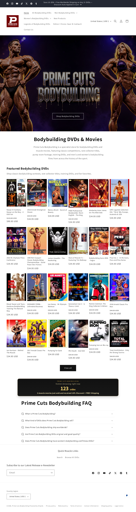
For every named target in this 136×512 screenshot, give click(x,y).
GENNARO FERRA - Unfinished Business (35, 305)
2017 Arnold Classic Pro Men (36, 351)
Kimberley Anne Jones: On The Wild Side (98, 211)
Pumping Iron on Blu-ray (99, 345)
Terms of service (76, 506)
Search (60, 457)
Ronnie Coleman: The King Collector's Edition (98, 305)
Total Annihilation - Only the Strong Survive (119, 351)
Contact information (91, 506)
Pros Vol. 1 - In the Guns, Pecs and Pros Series (119, 259)
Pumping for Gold (55, 351)
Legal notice (119, 506)
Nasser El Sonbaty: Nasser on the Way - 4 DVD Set (15, 212)
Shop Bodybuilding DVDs (68, 116)
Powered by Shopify (36, 506)
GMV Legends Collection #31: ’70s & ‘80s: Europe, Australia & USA (119, 212)
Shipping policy (106, 506)
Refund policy (63, 506)
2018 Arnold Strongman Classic (36, 211)
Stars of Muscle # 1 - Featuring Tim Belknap (77, 259)
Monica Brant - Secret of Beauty (57, 211)
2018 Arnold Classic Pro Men (119, 305)
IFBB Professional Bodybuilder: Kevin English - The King (76, 213)
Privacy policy (51, 506)
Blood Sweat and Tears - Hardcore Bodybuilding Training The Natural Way (16, 307)
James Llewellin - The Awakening (56, 259)
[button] (66, 13)
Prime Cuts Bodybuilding (20, 506)
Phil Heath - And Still (77, 351)
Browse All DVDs (72, 457)
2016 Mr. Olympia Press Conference (15, 259)
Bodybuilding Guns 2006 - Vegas (98, 259)
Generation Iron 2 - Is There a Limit (77, 305)
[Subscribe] (51, 473)
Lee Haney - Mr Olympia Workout (57, 305)
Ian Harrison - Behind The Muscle (15, 351)
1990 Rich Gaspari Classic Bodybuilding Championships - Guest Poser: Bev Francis (36, 261)
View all (68, 368)
